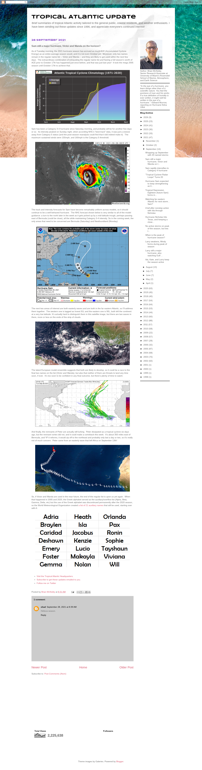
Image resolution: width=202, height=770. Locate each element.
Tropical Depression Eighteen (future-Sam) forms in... (156, 192)
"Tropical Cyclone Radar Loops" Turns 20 (156, 175)
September (151, 149)
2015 (146, 308)
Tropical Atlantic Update (83, 16)
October (150, 145)
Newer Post (39, 667)
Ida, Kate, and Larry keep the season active (157, 260)
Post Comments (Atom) (55, 674)
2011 (145, 324)
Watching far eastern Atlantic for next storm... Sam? (157, 201)
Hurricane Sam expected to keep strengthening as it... (157, 183)
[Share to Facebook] (86, 592)
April (148, 283)
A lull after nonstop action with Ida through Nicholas (157, 210)
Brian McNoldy (48, 592)
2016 (146, 304)
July (148, 271)
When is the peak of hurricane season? (155, 236)
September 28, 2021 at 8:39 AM (62, 607)
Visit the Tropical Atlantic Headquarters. (55, 576)
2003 (146, 357)
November (151, 141)
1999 (146, 373)
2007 (146, 340)
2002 (146, 361)
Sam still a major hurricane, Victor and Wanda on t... (156, 161)
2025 (146, 121)
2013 (146, 316)
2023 (146, 129)
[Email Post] (72, 592)
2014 (146, 312)
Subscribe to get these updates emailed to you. (59, 579)
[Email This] (78, 592)
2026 (146, 117)
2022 (146, 133)
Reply (43, 615)
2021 (146, 137)
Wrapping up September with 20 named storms (156, 153)
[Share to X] (83, 592)
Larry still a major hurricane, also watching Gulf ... (154, 253)
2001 (146, 365)
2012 (146, 320)
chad (43, 607)
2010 (146, 328)
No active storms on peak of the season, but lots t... (157, 228)
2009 (146, 332)
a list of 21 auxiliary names (91, 505)
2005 (146, 349)
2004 (146, 353)
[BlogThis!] (80, 592)
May (148, 279)
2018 (146, 296)
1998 (146, 377)
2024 (146, 125)
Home (83, 667)
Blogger (119, 761)
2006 (146, 345)
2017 (146, 300)
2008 (146, 336)
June (148, 275)
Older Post (126, 667)
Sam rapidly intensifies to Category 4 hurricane (157, 169)
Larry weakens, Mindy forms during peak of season (156, 244)
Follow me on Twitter (46, 583)
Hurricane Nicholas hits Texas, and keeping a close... (156, 219)
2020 (146, 288)
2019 (146, 292)
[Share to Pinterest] (89, 592)
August (149, 267)
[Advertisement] (155, 427)
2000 (146, 369)
